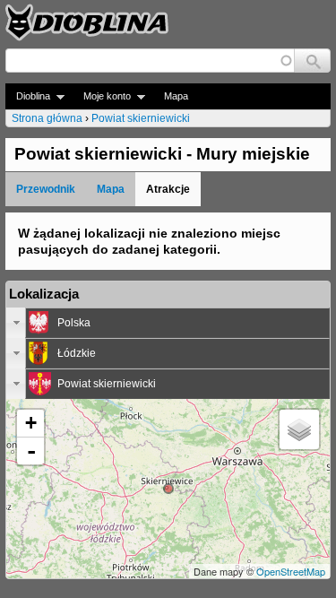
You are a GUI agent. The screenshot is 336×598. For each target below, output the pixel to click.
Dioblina (27, 96)
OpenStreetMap (290, 571)
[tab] (168, 323)
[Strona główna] (86, 22)
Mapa (176, 96)
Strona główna (47, 118)
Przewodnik (45, 189)
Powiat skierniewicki (140, 118)
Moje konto (102, 96)
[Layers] (299, 429)
